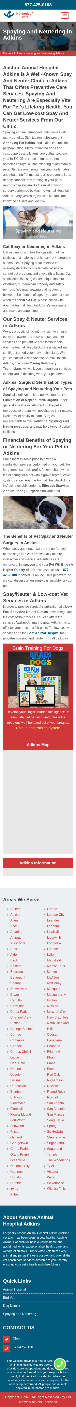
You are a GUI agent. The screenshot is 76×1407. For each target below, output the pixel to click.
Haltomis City (20, 1166)
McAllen (53, 977)
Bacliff (14, 960)
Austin (14, 949)
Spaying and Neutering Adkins (45, 53)
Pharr (51, 1057)
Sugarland (54, 1148)
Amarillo (16, 932)
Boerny (15, 983)
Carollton (17, 1000)
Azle (13, 954)
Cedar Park (18, 1011)
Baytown (16, 971)
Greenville (17, 1160)
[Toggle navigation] (65, 15)
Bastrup (15, 966)
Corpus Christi (20, 1051)
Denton (15, 1069)
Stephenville (56, 1137)
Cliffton (15, 1023)
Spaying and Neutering (19, 1314)
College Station (21, 1029)
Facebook (50, 1402)
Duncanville (19, 1086)
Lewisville (54, 932)
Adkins (18, 53)
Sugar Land (55, 1143)
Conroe (15, 1034)
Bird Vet (8, 1297)
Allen (14, 920)
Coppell (16, 1046)
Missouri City (56, 1011)
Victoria (52, 1171)
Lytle (50, 954)
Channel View (20, 1017)
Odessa (52, 1034)
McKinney (54, 983)
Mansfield (54, 960)
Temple (52, 1154)
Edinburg (17, 1091)
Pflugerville (55, 1051)
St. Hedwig (55, 1131)
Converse (17, 1040)
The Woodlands (58, 1160)
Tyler (50, 1166)
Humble (16, 1183)
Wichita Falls (56, 1188)
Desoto (15, 1074)
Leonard (53, 926)
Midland (53, 1000)
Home (7, 53)
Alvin (14, 926)
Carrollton (17, 1006)
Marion (52, 971)
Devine (15, 1080)
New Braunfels (57, 1017)
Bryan (14, 994)
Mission (52, 1006)
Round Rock (56, 1091)
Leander (53, 920)
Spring (52, 1126)
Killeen (15, 1194)
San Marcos (55, 1114)
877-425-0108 (38, 4)
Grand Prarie (19, 1154)
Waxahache (55, 1183)
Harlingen (17, 1171)
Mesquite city (56, 994)
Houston (16, 1177)
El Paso (16, 1097)
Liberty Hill (54, 937)
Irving (14, 1188)
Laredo (52, 909)
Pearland (53, 1046)
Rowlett (52, 1097)
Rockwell (53, 1086)
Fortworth (17, 1126)
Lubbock (53, 949)
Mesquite (53, 989)
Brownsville (18, 989)
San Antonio (56, 1109)
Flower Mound (20, 1114)
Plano (51, 1063)
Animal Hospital (14, 1289)
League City (55, 914)
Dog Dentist (11, 1305)
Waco (51, 1177)
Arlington (16, 937)
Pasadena (54, 1040)
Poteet (51, 1069)
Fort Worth (17, 1120)
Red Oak (53, 1074)
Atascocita (17, 943)
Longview (54, 943)
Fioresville (17, 1103)
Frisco (14, 1131)
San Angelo (55, 1103)
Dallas (15, 1057)
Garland (16, 1137)
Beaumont (17, 977)
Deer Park (17, 1063)
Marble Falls (56, 966)
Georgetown (19, 1143)
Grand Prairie (20, 1148)
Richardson (55, 1080)
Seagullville (55, 1120)
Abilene (15, 909)
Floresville (17, 1109)
